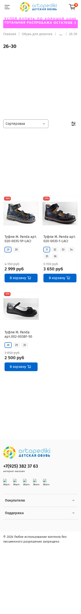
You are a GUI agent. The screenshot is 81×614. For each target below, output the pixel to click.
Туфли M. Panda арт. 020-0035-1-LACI (59, 239)
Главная (9, 34)
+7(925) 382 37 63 (20, 466)
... (60, 34)
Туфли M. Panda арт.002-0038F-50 (18, 334)
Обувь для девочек (37, 34)
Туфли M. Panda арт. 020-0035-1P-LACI (21, 239)
